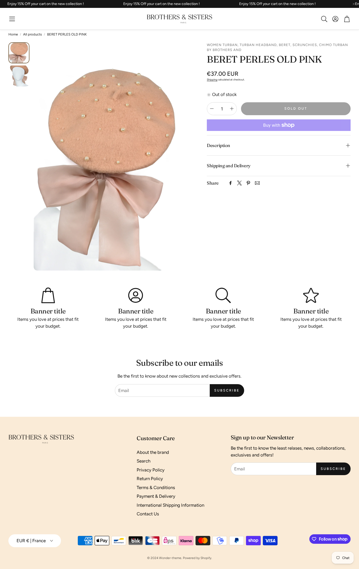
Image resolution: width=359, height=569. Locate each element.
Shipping (212, 79)
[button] (12, 19)
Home (13, 34)
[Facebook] (230, 183)
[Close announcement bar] (354, 4)
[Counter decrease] (212, 108)
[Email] (257, 183)
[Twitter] (239, 183)
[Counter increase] (232, 108)
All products (32, 34)
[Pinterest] (248, 183)
